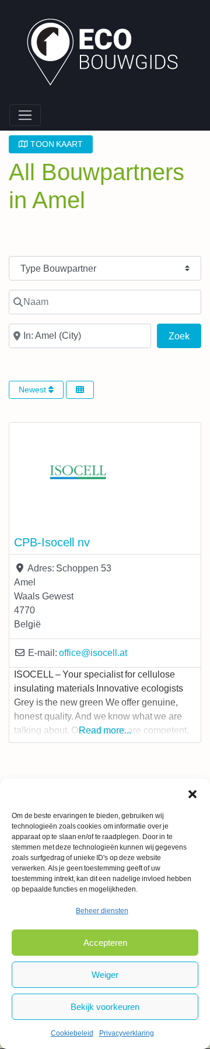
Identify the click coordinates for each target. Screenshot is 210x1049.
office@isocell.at (93, 653)
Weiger (105, 975)
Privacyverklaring (126, 1033)
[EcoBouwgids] (108, 53)
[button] (192, 793)
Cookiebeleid (72, 1033)
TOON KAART (55, 144)
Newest (33, 389)
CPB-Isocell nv (52, 542)
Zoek (185, 336)
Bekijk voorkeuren (105, 1007)
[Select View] (80, 390)
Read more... (105, 730)
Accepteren (105, 943)
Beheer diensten (102, 911)
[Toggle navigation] (25, 115)
